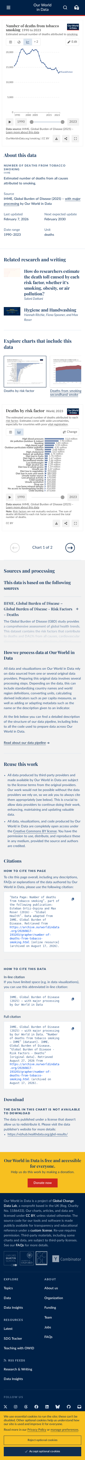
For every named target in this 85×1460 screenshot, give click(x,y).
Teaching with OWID (19, 1348)
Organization (53, 1298)
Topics (8, 1288)
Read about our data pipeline (25, 743)
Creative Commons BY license (35, 831)
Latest (8, 1329)
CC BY (45, 138)
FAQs (20, 1245)
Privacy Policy (36, 1429)
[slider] (31, 122)
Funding (50, 1307)
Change (72, 431)
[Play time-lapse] (9, 122)
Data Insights (13, 1307)
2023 (73, 121)
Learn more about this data (22, 132)
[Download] (56, 138)
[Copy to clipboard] (67, 899)
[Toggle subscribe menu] (76, 7)
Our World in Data (42, 7)
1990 (21, 121)
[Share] (66, 138)
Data (7, 1298)
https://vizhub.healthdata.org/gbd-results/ (38, 1134)
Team (48, 1317)
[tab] (10, 42)
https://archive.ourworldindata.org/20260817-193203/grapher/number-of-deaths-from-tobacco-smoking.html (34, 935)
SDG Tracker (13, 1338)
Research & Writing (18, 1369)
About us (51, 1288)
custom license (41, 1230)
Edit (74, 41)
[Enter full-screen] (75, 138)
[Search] (65, 7)
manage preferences (64, 1429)
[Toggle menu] (8, 7)
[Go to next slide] (70, 547)
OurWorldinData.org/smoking (23, 138)
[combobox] (65, 7)
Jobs (47, 1327)
